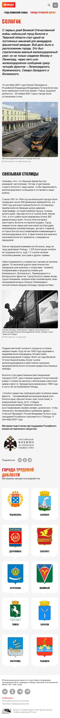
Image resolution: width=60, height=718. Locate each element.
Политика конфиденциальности (15, 704)
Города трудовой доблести (44, 12)
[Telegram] (30, 460)
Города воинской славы (15, 12)
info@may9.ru (7, 698)
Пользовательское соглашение (15, 701)
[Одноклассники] (25, 460)
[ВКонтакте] (20, 460)
